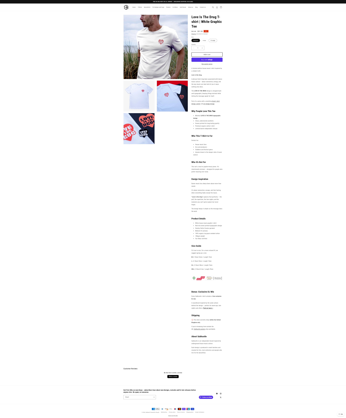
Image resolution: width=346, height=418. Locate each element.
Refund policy (164, 412)
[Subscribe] (154, 397)
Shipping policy (189, 412)
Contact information (199, 412)
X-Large (213, 40)
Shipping (193, 34)
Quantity (193, 44)
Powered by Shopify (154, 412)
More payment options (207, 64)
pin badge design (209, 104)
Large (205, 41)
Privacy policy (172, 412)
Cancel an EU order (173, 415)
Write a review (173, 376)
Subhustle (148, 412)
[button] (213, 7)
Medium (195, 40)
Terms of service (181, 412)
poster (198, 104)
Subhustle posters (199, 329)
